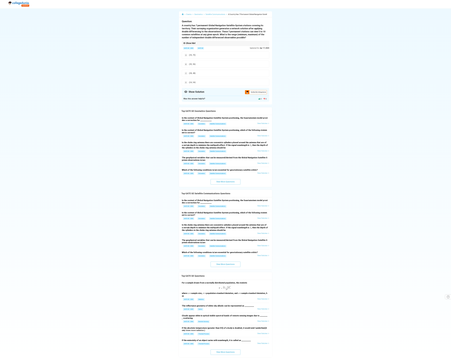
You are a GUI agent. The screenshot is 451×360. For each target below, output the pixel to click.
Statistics (201, 299)
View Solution (262, 123)
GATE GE (200, 48)
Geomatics (201, 124)
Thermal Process (203, 334)
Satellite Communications (218, 124)
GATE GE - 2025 (188, 48)
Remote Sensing (203, 321)
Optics (200, 309)
